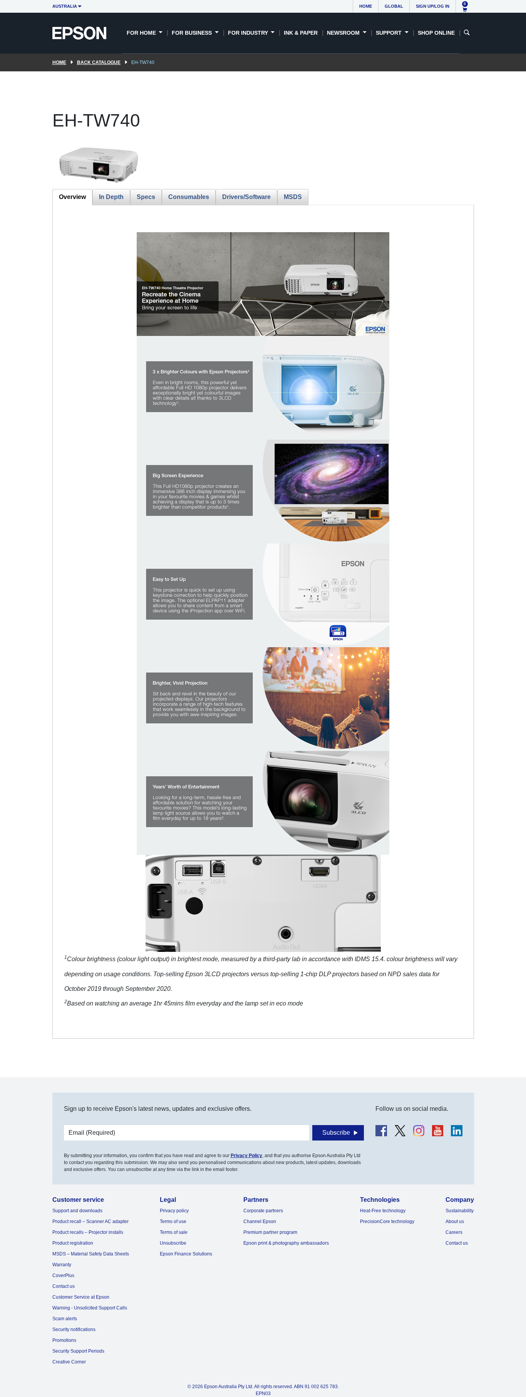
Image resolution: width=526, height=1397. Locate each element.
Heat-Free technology (382, 1210)
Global (394, 6)
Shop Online (436, 33)
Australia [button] (64, 6)
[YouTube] (437, 1130)
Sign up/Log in (432, 6)
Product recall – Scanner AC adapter (90, 1221)
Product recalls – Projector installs (87, 1232)
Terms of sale (174, 1232)
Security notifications (73, 1329)
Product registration (72, 1243)
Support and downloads (77, 1210)
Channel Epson (259, 1221)
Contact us (63, 1286)
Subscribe (336, 1132)
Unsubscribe (173, 1243)
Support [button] (389, 33)
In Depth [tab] (111, 197)
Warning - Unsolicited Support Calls (89, 1308)
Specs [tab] (146, 197)
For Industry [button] (249, 33)
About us (455, 1221)
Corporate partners (263, 1210)
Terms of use (173, 1221)
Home (365, 6)
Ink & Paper (301, 33)
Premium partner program (270, 1232)
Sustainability (460, 1210)
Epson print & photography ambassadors (286, 1243)
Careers (454, 1232)
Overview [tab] (72, 197)
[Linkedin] (456, 1130)
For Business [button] (192, 33)
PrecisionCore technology (387, 1221)
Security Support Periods (78, 1351)
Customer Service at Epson (80, 1297)
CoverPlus (63, 1275)
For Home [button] (142, 33)
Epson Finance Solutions (186, 1254)
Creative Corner (69, 1362)
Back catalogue (99, 62)
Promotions (64, 1340)
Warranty (61, 1264)
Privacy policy (174, 1210)
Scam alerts (64, 1318)
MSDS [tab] (293, 197)
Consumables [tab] (188, 197)
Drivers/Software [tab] (246, 197)
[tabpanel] (263, 622)
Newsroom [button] (344, 33)
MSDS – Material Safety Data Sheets (90, 1254)
